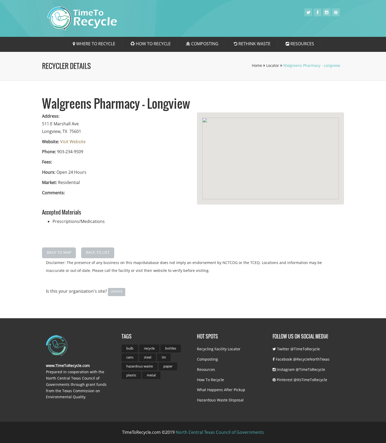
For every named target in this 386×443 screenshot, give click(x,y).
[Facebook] (317, 12)
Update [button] (117, 291)
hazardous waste (139, 366)
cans (129, 357)
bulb (129, 348)
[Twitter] (308, 12)
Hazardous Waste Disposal (220, 399)
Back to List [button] (97, 252)
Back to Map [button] (59, 252)
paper (168, 366)
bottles (170, 348)
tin (164, 357)
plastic (131, 375)
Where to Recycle (95, 44)
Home (257, 65)
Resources (301, 44)
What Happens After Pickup (221, 389)
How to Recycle (153, 44)
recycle (149, 348)
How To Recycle (210, 379)
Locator (273, 65)
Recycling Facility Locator (219, 348)
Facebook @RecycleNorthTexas (302, 359)
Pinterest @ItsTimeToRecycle (301, 379)
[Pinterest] (336, 12)
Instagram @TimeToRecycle (300, 369)
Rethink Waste (253, 44)
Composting (204, 44)
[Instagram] (326, 12)
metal (151, 375)
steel (147, 357)
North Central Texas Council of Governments (220, 432)
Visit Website (73, 142)
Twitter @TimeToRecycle (298, 348)
